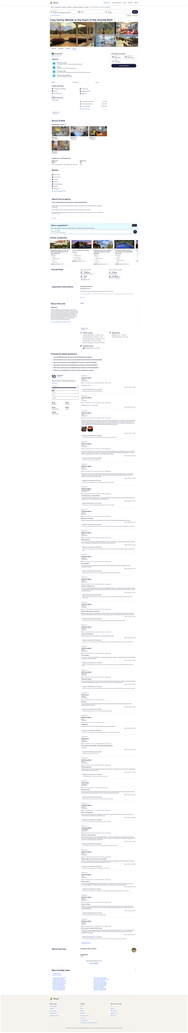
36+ (135, 44)
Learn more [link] (54, 384)
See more (54, 218)
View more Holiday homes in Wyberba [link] (59, 321)
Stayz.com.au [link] (113, 1015)
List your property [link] (53, 1006)
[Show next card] (138, 253)
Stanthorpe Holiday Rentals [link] (100, 989)
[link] (135, 15)
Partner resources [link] (53, 1013)
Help (125, 2)
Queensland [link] (69, 7)
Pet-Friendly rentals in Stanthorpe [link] (101, 979)
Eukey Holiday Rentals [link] (99, 987)
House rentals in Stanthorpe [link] (100, 982)
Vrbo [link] (112, 1006)
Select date (118, 57)
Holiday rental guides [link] (54, 1015)
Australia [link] (64, 7)
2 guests (110, 12)
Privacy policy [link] (83, 1018)
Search (135, 12)
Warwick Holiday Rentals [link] (58, 984)
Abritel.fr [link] (112, 1008)
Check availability (124, 65)
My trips (130, 2)
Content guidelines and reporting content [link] (88, 1022)
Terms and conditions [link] (84, 1015)
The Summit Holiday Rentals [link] (59, 985)
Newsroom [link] (82, 1013)
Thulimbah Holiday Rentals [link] (100, 985)
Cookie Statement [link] (83, 1020)
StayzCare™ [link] (52, 1008)
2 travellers (117, 62)
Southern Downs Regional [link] (78, 7)
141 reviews (59, 376)
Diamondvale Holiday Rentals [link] (100, 983)
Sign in (136, 2)
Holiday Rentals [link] (58, 7)
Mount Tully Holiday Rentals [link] (59, 988)
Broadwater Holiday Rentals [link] (100, 988)
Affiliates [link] (82, 1011)
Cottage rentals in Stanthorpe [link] (59, 980)
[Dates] (90, 12)
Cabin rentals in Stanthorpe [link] (59, 982)
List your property (116, 2)
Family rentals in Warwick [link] (58, 979)
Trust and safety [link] (53, 1011)
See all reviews (86, 943)
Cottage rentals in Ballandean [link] (59, 978)
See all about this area (85, 109)
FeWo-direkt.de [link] (114, 1011)
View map (55, 113)
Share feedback (94, 963)
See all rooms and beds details (59, 191)
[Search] (135, 232)
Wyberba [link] (86, 7)
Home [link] (52, 7)
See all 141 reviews (56, 55)
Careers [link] (81, 1008)
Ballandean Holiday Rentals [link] (59, 987)
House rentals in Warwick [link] (99, 980)
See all (53, 96)
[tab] (57, 973)
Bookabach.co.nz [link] (114, 1013)
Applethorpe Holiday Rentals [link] (59, 983)
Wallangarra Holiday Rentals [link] (100, 984)
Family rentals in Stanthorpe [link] (100, 978)
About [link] (81, 1006)
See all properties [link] (56, 15)
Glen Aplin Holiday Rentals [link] (59, 989)
